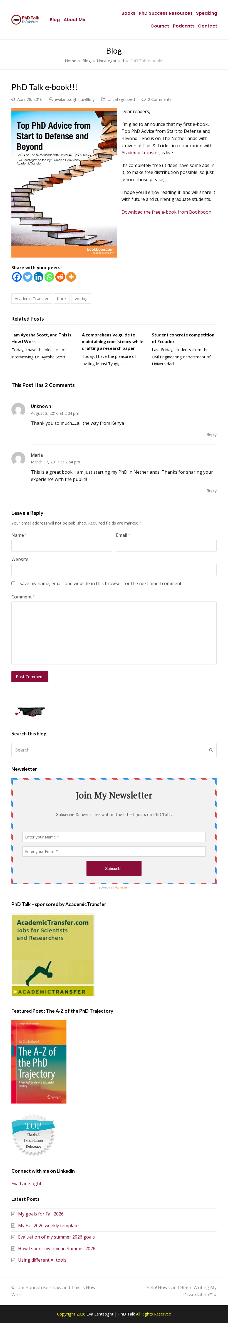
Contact (207, 26)
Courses (160, 26)
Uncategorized (121, 99)
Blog (55, 19)
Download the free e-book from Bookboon (166, 212)
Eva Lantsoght (26, 1183)
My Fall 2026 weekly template (48, 1225)
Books (128, 13)
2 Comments (160, 99)
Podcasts (184, 26)
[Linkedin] (38, 277)
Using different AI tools (42, 1260)
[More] (71, 277)
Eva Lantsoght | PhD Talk (111, 1314)
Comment (22, 597)
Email (123, 535)
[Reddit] (60, 277)
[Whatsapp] (49, 277)
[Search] (114, 750)
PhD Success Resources (166, 13)
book (61, 298)
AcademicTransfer (140, 152)
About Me (74, 19)
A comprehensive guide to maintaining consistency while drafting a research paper (112, 341)
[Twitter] (28, 277)
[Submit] (211, 750)
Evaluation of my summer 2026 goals (56, 1237)
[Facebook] (17, 277)
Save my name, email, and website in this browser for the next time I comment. (100, 583)
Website (19, 559)
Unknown (41, 406)
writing (81, 298)
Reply (212, 434)
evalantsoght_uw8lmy (75, 99)
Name (19, 535)
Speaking (206, 13)
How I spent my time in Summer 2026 (56, 1248)
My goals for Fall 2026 (41, 1214)
